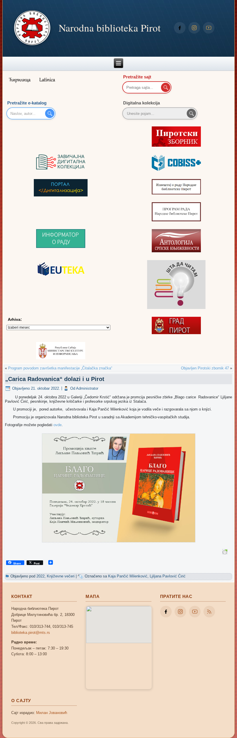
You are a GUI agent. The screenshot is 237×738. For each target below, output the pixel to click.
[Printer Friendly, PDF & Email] (225, 551)
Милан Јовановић (51, 713)
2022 (40, 576)
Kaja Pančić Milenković (127, 576)
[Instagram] (194, 28)
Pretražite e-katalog (27, 102)
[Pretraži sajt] (165, 87)
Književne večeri (61, 576)
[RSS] (209, 611)
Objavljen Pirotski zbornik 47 (205, 368)
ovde (57, 425)
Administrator (87, 388)
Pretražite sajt (137, 76)
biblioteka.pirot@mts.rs (30, 632)
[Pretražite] (191, 113)
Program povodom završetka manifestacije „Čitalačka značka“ (60, 368)
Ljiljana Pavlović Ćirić (168, 576)
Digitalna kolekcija (141, 102)
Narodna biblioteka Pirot (110, 27)
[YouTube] (208, 28)
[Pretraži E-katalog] (49, 113)
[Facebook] (180, 28)
